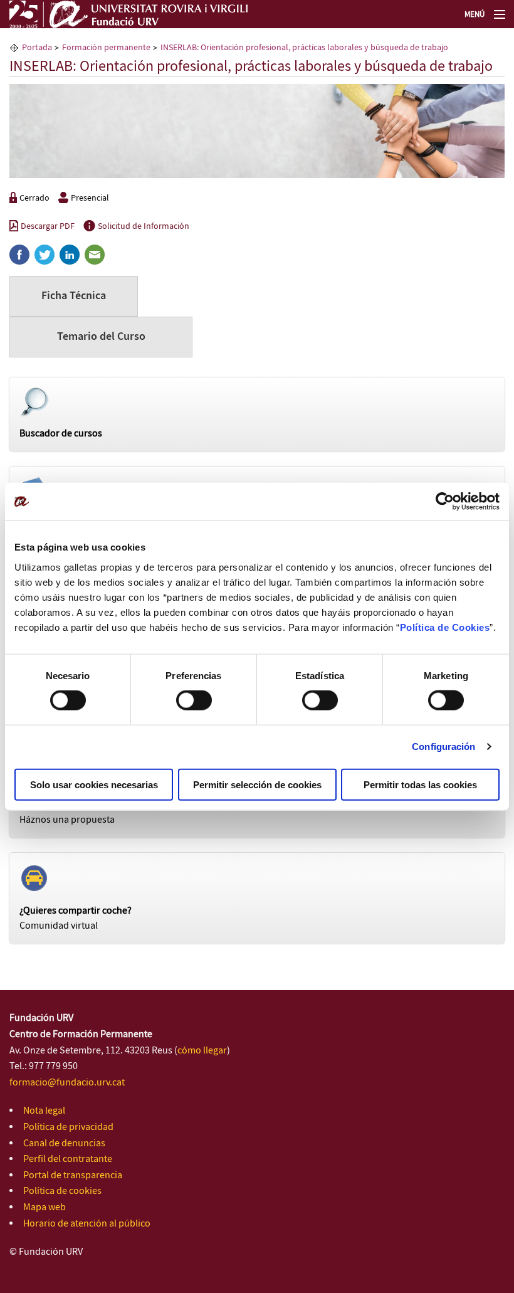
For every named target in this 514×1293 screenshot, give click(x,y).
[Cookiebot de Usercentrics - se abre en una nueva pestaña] (445, 501)
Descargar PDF (48, 226)
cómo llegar (202, 1050)
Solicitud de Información (143, 226)
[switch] (194, 700)
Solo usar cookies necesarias (94, 784)
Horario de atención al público (86, 1223)
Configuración (443, 746)
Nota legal (44, 1110)
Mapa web (44, 1207)
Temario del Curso (101, 336)
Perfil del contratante (67, 1159)
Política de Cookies (445, 626)
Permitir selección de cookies (257, 784)
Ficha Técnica (73, 295)
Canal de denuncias (64, 1143)
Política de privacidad (68, 1127)
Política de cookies (62, 1191)
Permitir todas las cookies (420, 784)
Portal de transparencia (72, 1175)
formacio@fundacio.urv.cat (67, 1082)
